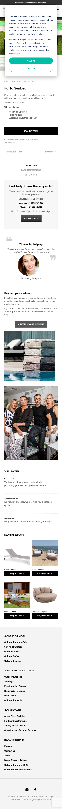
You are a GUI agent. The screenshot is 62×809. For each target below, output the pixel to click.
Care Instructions (31, 170)
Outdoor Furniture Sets (15, 642)
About (7, 755)
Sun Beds (31, 81)
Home (6, 81)
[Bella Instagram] (27, 789)
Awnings (8, 681)
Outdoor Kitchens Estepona (18, 769)
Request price (31, 131)
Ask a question (31, 218)
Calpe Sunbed (10, 569)
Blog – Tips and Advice (15, 760)
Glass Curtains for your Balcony (20, 730)
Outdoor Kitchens (13, 676)
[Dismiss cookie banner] (52, 11)
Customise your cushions (31, 324)
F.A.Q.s (8, 746)
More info (31, 166)
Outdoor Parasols (13, 700)
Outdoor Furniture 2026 (16, 765)
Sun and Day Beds (19, 81)
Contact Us (9, 750)
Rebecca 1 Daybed (39, 612)
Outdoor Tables (11, 651)
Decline (31, 68)
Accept (31, 61)
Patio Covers (10, 695)
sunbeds (11, 143)
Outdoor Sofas (11, 656)
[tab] (31, 165)
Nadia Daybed (38, 569)
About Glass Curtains (14, 716)
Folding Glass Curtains (15, 721)
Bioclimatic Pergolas (14, 691)
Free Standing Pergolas (15, 686)
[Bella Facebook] (35, 789)
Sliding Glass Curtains (15, 725)
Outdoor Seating (12, 661)
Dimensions (31, 175)
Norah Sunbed (10, 612)
